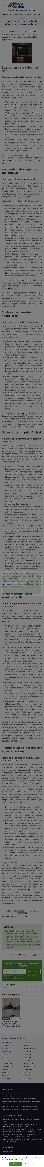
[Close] (38, 575)
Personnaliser (29, 1164)
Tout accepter (15, 1164)
